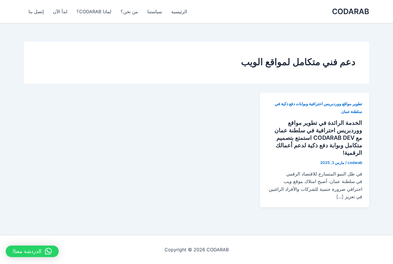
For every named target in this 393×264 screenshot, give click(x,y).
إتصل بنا (36, 11)
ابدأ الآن (60, 11)
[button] (32, 251)
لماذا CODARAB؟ (94, 11)
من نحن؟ (129, 11)
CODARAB (350, 11)
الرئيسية (179, 11)
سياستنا (154, 11)
